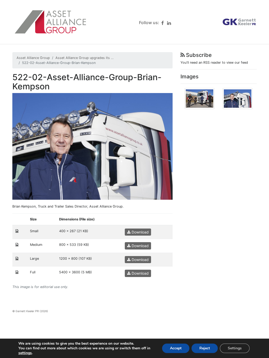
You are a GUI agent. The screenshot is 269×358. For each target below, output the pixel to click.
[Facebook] (162, 23)
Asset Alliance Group (33, 58)
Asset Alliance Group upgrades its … (84, 58)
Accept (176, 348)
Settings (235, 348)
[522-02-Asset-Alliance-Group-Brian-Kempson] (92, 146)
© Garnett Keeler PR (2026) (30, 311)
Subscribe (198, 55)
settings (25, 353)
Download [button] (140, 232)
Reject (204, 348)
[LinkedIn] (169, 23)
